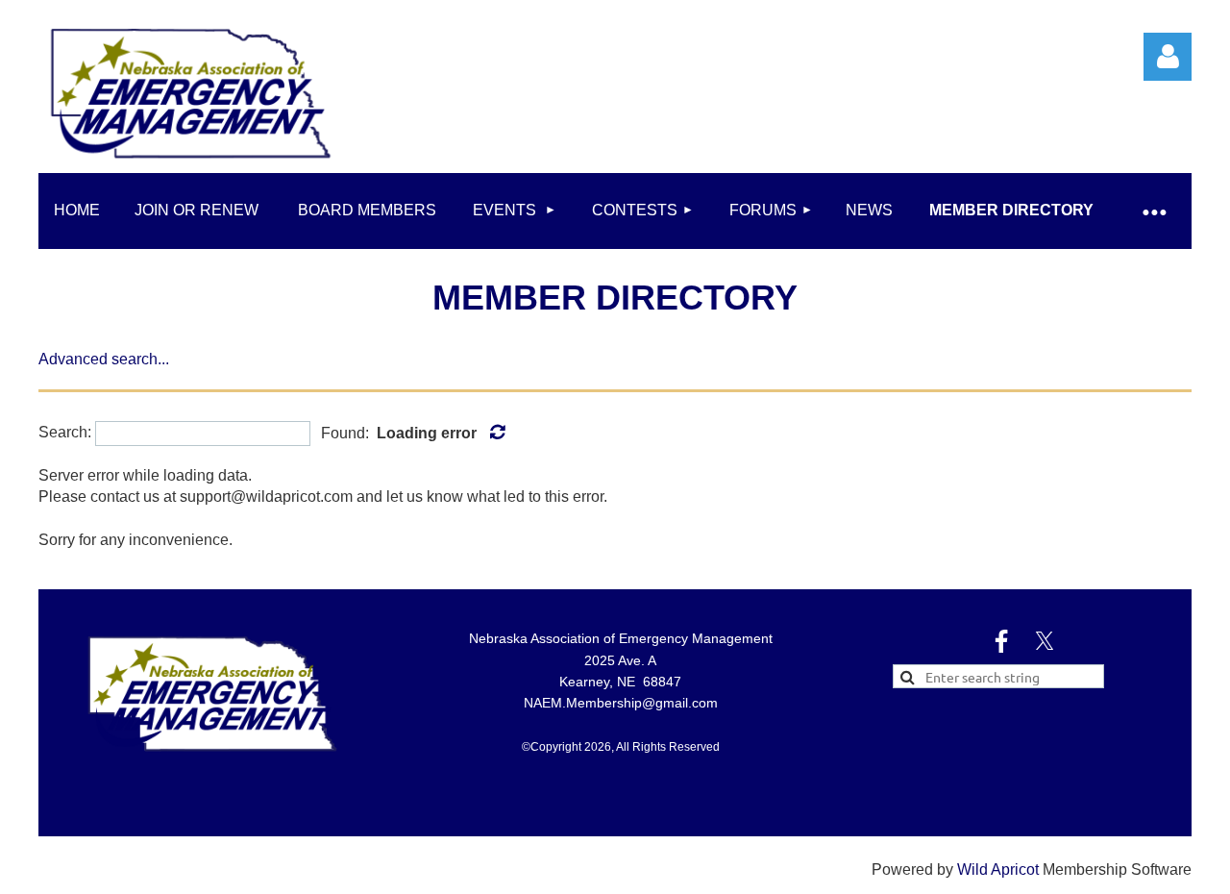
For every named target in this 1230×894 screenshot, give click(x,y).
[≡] (1153, 211)
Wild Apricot (998, 869)
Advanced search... (103, 359)
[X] (1044, 641)
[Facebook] (1001, 641)
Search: (64, 433)
